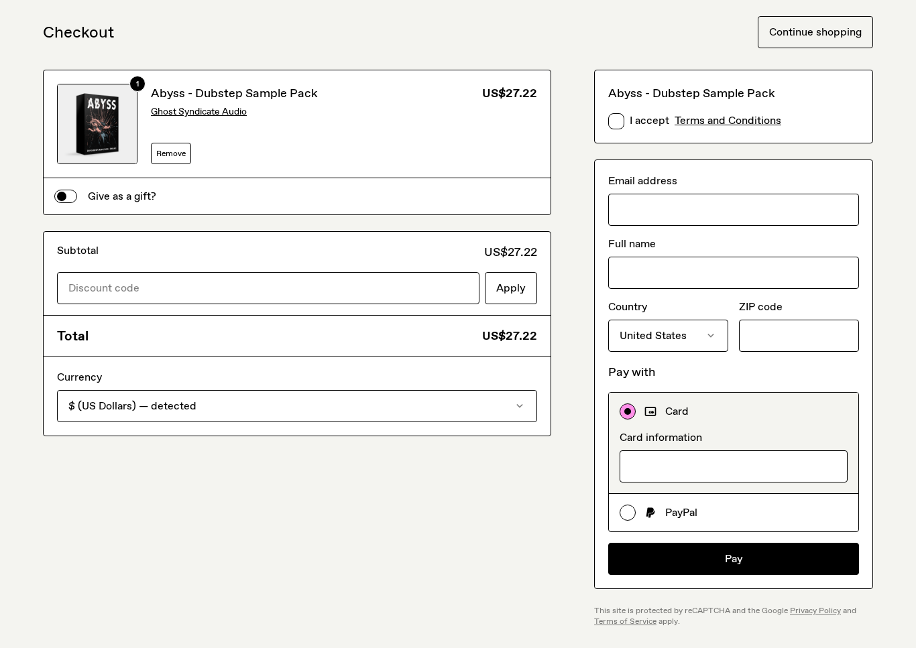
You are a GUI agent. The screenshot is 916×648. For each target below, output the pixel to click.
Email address (642, 180)
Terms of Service (625, 621)
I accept (705, 120)
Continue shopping (815, 31)
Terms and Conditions (728, 120)
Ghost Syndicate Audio (199, 111)
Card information (661, 437)
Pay (734, 558)
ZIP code (761, 306)
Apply (511, 287)
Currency (79, 377)
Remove (171, 153)
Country (627, 306)
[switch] (65, 196)
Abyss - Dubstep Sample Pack (234, 93)
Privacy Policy (815, 610)
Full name (632, 243)
